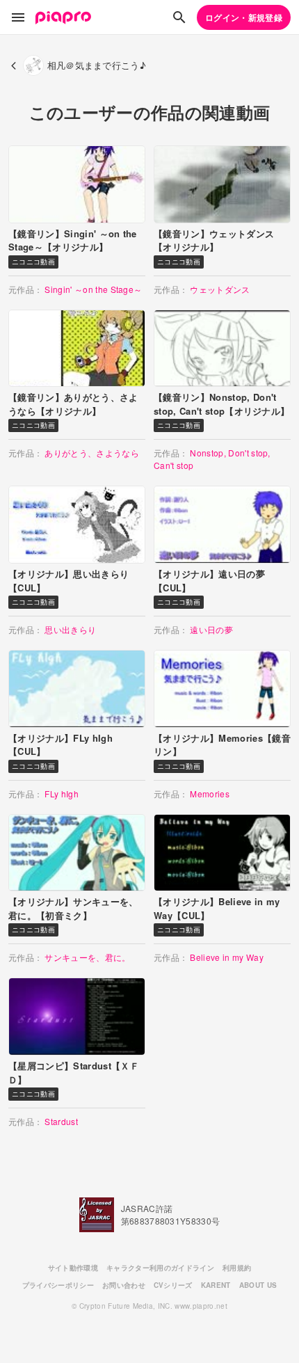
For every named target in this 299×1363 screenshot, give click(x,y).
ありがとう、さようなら (92, 453)
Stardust (61, 1121)
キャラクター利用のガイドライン (160, 1268)
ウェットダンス (220, 289)
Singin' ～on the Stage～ (93, 289)
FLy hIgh (62, 793)
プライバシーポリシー (58, 1285)
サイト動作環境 (73, 1268)
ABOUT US (258, 1285)
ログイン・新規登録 (243, 17)
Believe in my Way (227, 957)
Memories (209, 793)
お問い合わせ (123, 1285)
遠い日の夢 (211, 629)
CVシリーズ (173, 1285)
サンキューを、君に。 (87, 957)
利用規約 (237, 1268)
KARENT (216, 1285)
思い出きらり (70, 629)
